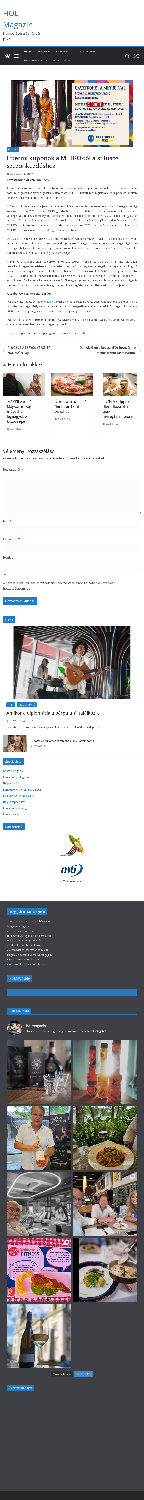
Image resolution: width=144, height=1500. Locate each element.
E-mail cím (11, 539)
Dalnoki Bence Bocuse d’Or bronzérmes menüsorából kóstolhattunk (108, 350)
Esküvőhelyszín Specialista (18, 795)
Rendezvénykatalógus (16, 808)
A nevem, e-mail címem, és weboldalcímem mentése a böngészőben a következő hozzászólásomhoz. (59, 585)
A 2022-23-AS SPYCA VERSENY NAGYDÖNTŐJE (29, 350)
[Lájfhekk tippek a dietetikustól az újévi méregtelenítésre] (120, 376)
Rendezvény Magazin (16, 777)
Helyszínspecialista (14, 802)
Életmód (44, 51)
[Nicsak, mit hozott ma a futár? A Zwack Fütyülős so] (105, 1072)
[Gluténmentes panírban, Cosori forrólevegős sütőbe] (39, 1270)
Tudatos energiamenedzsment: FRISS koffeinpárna (62, 741)
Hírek (28, 51)
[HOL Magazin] (7, 56)
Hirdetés (12, 149)
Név (7, 521)
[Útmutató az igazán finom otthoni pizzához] (72, 376)
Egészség (62, 51)
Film (56, 60)
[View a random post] (136, 56)
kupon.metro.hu (45, 301)
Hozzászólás (13, 470)
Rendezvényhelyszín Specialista (22, 789)
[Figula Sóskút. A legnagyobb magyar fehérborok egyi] (39, 1336)
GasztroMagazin (13, 771)
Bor (67, 60)
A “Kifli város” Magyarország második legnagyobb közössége (19, 411)
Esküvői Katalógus (14, 814)
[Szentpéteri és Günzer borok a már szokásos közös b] (39, 1138)
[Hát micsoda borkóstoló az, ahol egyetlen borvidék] (39, 1204)
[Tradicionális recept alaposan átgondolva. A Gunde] (105, 1270)
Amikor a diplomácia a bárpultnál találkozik (52, 713)
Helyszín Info (11, 783)
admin (29, 173)
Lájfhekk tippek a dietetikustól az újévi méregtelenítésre (118, 409)
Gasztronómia (85, 51)
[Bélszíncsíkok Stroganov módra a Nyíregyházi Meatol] (105, 1138)
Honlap (8, 557)
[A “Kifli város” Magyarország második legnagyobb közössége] (24, 376)
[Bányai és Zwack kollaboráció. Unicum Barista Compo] (39, 1072)
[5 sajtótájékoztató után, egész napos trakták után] (105, 1204)
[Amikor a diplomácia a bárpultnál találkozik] (72, 662)
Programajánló (35, 60)
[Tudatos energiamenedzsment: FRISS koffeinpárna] (15, 743)
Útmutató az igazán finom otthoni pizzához (72, 406)
